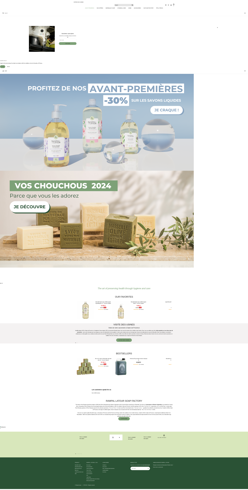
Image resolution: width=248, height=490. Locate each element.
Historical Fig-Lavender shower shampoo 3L (138, 359)
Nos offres (100, 8)
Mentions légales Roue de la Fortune (92, 478)
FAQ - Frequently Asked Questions (109, 468)
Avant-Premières (89, 8)
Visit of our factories (89, 468)
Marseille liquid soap (78, 466)
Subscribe (67, 43)
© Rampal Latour (78, 485)
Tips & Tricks (159, 8)
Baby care (76, 470)
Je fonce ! (85, 275)
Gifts (75, 473)
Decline (8, 66)
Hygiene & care (121, 8)
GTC (87, 475)
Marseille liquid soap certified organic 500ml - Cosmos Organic (138, 302)
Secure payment (89, 473)
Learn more (124, 418)
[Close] (217, 27)
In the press (105, 466)
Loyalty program (105, 470)
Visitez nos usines (79, 2)
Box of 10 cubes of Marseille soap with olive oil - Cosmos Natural (103, 359)
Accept (2, 66)
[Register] (148, 468)
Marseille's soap (110, 8)
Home (129, 8)
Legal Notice (88, 477)
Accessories (137, 8)
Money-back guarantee (90, 480)
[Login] (171, 5)
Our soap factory (149, 8)
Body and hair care (78, 468)
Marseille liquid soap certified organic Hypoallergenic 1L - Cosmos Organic (103, 302)
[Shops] (165, 5)
